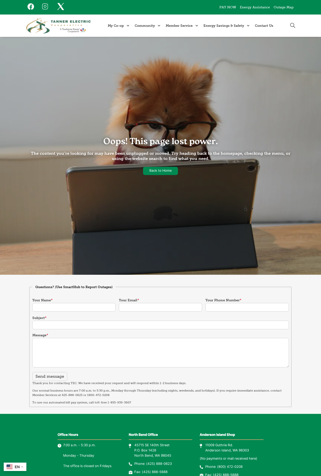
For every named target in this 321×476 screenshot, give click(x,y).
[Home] (58, 25)
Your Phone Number (222, 300)
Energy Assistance (255, 7)
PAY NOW (227, 7)
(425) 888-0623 (159, 464)
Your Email (128, 300)
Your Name (41, 300)
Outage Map (284, 7)
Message (39, 335)
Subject (38, 318)
